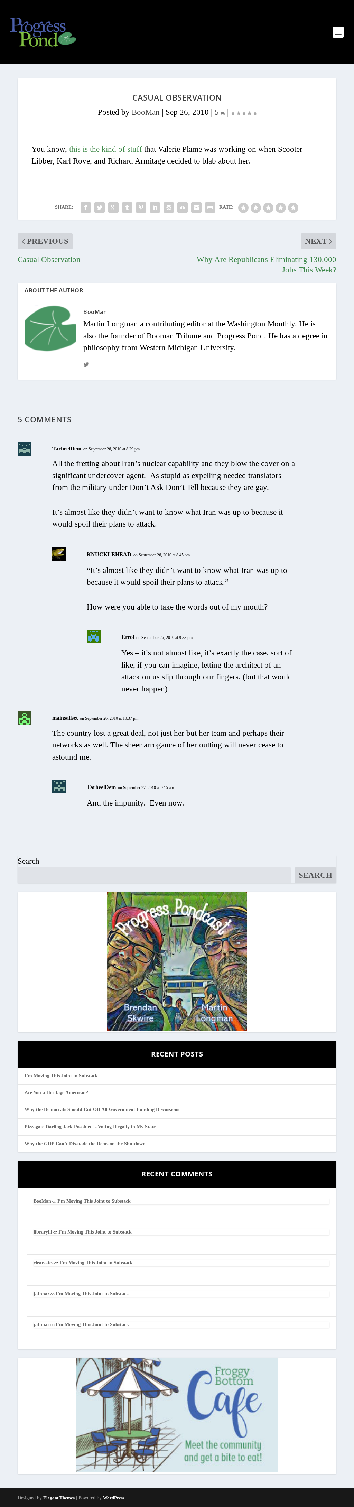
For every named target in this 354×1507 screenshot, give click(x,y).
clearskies (43, 1262)
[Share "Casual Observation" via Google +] (113, 207)
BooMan (146, 112)
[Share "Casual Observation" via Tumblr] (127, 207)
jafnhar (41, 1293)
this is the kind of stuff (105, 149)
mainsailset (65, 718)
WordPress (113, 1497)
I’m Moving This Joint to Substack (61, 1075)
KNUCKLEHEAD (109, 554)
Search (28, 861)
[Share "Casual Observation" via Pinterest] (141, 207)
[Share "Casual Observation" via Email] (196, 207)
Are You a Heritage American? (56, 1092)
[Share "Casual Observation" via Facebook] (86, 207)
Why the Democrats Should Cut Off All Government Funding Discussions (102, 1109)
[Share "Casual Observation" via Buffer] (169, 207)
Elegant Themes (59, 1497)
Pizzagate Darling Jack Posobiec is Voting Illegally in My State (90, 1126)
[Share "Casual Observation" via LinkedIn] (155, 207)
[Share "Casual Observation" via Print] (210, 207)
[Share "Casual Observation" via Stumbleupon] (182, 207)
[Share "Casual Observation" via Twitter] (99, 207)
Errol (127, 637)
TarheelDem (66, 449)
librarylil (43, 1232)
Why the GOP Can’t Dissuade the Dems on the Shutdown (85, 1143)
